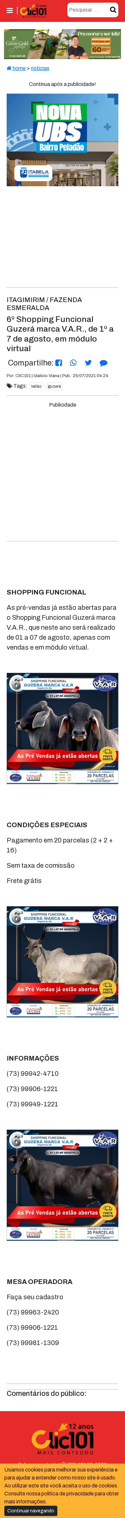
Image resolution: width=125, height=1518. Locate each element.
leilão (36, 386)
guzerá (54, 386)
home (19, 68)
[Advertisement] (62, 471)
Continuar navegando (30, 1510)
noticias (40, 68)
